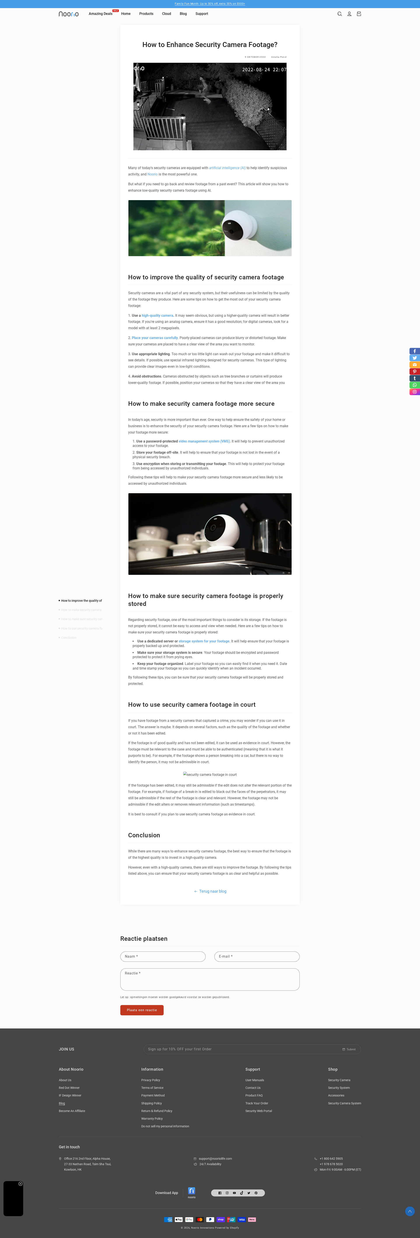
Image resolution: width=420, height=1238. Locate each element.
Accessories (336, 1095)
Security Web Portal (258, 1111)
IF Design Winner (70, 1095)
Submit (351, 1049)
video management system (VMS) (204, 441)
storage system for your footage (204, 641)
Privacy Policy (150, 1080)
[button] (340, 14)
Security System (339, 1087)
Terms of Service (152, 1087)
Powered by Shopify (227, 1227)
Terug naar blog (212, 891)
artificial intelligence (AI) (227, 168)
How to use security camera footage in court (91, 628)
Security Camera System (344, 1103)
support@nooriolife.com (215, 1158)
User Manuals (254, 1080)
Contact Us (253, 1087)
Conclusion (68, 637)
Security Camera (339, 1080)
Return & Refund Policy (156, 1111)
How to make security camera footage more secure (95, 610)
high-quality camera (157, 315)
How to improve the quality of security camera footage (98, 600)
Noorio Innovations (202, 1227)
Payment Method (153, 1095)
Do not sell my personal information (165, 1126)
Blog (62, 1103)
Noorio (152, 174)
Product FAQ (254, 1095)
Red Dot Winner (69, 1087)
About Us (65, 1080)
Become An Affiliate (72, 1111)
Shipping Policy (151, 1103)
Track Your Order (256, 1103)
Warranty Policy (152, 1118)
